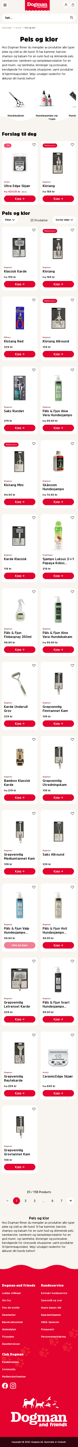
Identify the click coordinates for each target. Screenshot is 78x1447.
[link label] (39, 5)
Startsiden (7, 28)
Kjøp (18, 198)
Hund (18, 28)
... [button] (43, 1200)
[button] (7, 1200)
